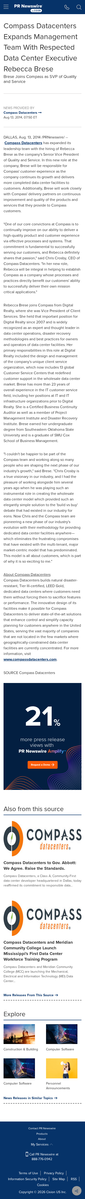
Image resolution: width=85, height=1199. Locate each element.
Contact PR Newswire (42, 1128)
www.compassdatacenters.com (30, 659)
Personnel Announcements (58, 1085)
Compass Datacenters (23, 143)
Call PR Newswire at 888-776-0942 (43, 1156)
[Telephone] (67, 7)
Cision (50, 1192)
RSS (74, 1179)
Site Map (58, 1179)
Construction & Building (21, 1049)
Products (42, 1134)
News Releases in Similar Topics (28, 1098)
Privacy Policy (54, 1173)
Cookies (43, 1185)
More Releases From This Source (29, 995)
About (42, 1139)
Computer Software (60, 1049)
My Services (40, 1144)
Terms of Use (28, 1173)
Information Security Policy (27, 1179)
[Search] (79, 7)
